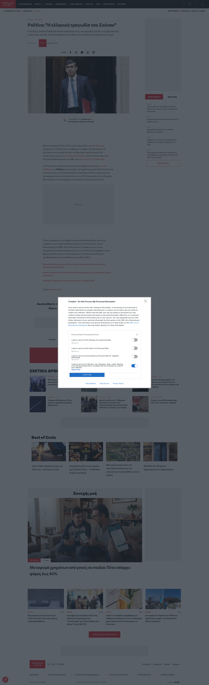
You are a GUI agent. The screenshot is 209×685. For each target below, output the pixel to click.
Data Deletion (91, 383)
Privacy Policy (118, 383)
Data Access (104, 383)
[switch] (134, 340)
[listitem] (104, 334)
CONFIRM (87, 375)
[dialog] (104, 342)
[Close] (146, 301)
